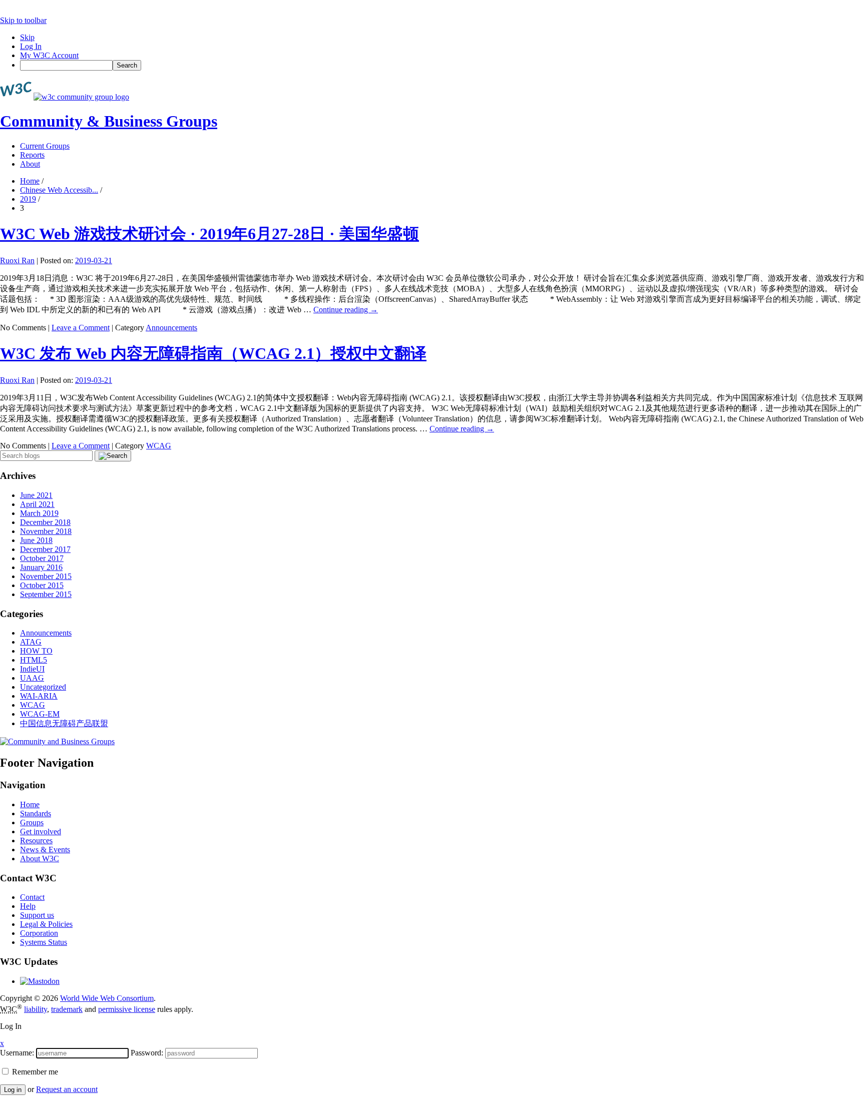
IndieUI (32, 669)
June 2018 (36, 540)
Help (28, 906)
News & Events (45, 849)
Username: (17, 1052)
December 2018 (45, 522)
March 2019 (39, 513)
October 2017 (42, 558)
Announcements (171, 327)
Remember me (34, 1071)
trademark (67, 1009)
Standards (35, 813)
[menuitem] (442, 65)
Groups (32, 822)
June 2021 (36, 495)
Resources (36, 840)
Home (30, 181)
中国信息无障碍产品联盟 (64, 723)
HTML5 (33, 660)
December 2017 (45, 549)
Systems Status (43, 942)
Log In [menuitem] (31, 46)
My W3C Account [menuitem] (49, 55)
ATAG (31, 642)
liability (35, 1009)
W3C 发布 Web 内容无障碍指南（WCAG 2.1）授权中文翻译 (213, 353)
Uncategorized (43, 687)
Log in (13, 1089)
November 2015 (46, 576)
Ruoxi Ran (17, 260)
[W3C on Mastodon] (40, 981)
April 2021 (37, 504)
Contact (32, 897)
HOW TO (36, 651)
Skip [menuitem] (27, 37)
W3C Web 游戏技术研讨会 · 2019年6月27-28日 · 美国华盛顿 (209, 234)
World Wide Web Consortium (107, 998)
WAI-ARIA (39, 696)
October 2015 (42, 585)
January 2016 (41, 567)
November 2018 (46, 531)
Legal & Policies (46, 924)
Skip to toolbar (23, 20)
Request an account (67, 1089)
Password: (147, 1052)
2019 (28, 199)
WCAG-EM (40, 714)
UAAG (32, 678)
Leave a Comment (81, 327)
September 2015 (46, 594)
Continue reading (345, 309)
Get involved (40, 831)
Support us (37, 915)
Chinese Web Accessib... (59, 190)
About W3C (39, 858)
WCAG (158, 445)
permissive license (126, 1009)
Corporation (39, 933)
